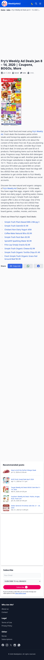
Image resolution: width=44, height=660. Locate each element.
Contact (5, 612)
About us (5, 609)
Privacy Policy (7, 626)
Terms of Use (7, 622)
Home (3, 10)
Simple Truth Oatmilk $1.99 (16, 226)
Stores (4, 636)
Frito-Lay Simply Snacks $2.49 (17, 244)
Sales (8, 10)
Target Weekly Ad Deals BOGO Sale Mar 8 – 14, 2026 (26, 488)
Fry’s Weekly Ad (9, 188)
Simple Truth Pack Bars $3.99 (17, 237)
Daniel (16, 73)
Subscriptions (7, 639)
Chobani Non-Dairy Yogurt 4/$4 (18, 229)
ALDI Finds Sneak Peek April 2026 (22, 479)
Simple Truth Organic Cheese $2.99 (20, 248)
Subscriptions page (20, 593)
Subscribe (20, 587)
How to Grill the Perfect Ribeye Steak (23, 470)
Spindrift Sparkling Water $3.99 (18, 241)
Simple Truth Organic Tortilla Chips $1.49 (22, 252)
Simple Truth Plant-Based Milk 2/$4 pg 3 (22, 222)
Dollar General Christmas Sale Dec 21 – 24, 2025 (25, 507)
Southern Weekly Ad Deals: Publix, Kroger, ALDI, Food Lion (25, 498)
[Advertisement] (22, 34)
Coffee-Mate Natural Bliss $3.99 (18, 233)
